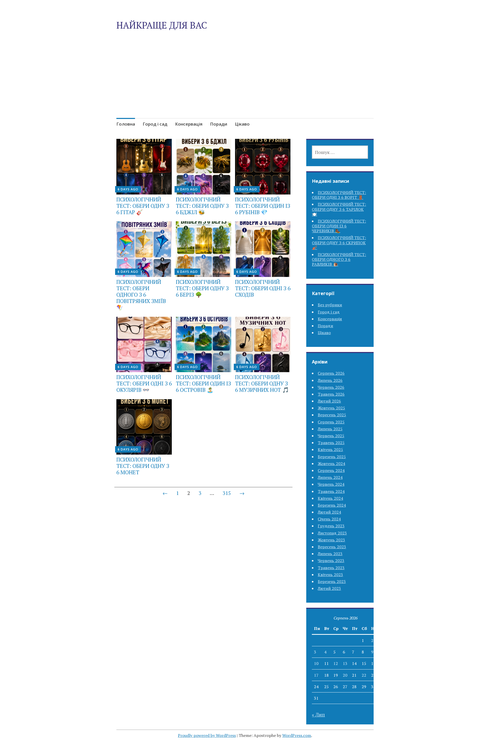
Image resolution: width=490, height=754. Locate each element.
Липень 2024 (330, 477)
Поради (218, 124)
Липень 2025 (330, 429)
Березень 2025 (332, 456)
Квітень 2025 (330, 449)
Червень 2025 (331, 436)
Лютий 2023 (329, 588)
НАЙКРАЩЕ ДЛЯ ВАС (161, 25)
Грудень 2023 (331, 526)
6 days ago (128, 189)
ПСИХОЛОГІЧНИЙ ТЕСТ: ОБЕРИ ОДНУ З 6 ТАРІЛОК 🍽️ (339, 209)
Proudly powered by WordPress (207, 735)
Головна (125, 124)
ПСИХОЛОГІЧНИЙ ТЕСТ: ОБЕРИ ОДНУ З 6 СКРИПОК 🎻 (339, 242)
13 (345, 663)
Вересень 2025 (332, 415)
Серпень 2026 (331, 373)
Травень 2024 (331, 491)
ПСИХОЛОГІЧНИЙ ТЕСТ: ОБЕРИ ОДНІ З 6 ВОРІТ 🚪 (339, 195)
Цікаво (242, 124)
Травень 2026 (331, 394)
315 (227, 493)
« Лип (318, 714)
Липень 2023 (330, 553)
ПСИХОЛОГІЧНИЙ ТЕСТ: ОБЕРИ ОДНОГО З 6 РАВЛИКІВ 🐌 (339, 259)
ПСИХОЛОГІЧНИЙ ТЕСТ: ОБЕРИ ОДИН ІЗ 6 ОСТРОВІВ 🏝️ (203, 383)
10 (316, 663)
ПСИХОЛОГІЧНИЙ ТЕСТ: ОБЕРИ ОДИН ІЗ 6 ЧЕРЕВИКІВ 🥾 (339, 226)
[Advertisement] (245, 86)
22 (364, 675)
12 (335, 663)
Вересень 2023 (332, 547)
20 (345, 675)
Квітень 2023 (330, 574)
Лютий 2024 (329, 512)
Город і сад (155, 124)
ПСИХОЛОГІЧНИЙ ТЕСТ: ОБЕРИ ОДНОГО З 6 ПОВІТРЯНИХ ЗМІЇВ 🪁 (141, 294)
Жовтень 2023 (331, 540)
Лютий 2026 (329, 401)
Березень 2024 (332, 505)
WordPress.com (296, 735)
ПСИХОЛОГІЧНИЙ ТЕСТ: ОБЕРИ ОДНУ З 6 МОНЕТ (142, 466)
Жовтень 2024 (331, 463)
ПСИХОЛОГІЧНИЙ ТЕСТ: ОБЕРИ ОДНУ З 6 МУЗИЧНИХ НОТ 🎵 (262, 383)
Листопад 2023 (332, 533)
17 (316, 675)
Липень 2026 (330, 380)
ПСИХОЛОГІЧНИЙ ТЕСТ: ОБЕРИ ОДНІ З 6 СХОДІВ (262, 288)
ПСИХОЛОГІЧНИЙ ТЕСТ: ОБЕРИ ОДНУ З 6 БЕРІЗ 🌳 (202, 288)
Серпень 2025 (331, 422)
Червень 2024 (331, 484)
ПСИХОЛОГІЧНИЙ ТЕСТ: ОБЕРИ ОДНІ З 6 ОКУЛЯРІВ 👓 (144, 383)
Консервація (188, 124)
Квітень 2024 (330, 498)
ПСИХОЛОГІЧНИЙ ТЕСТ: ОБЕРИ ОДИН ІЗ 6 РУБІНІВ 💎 (262, 206)
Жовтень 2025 (331, 408)
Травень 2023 (331, 567)
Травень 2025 (331, 442)
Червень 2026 (331, 387)
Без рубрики (330, 305)
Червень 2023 (331, 560)
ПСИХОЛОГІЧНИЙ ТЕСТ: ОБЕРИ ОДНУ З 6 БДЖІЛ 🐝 (202, 206)
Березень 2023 (332, 581)
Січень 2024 (329, 519)
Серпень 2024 (331, 470)
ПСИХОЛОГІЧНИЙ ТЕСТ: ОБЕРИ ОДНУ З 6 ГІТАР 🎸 (142, 206)
